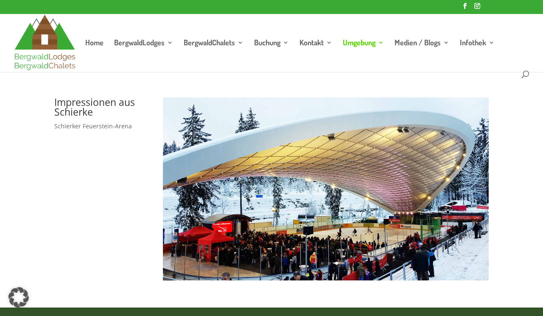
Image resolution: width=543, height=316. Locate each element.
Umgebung (359, 43)
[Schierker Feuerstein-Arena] (326, 278)
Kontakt (311, 43)
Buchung (267, 43)
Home (94, 43)
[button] (18, 297)
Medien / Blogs (418, 43)
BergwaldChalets (209, 43)
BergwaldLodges (139, 43)
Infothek (473, 43)
